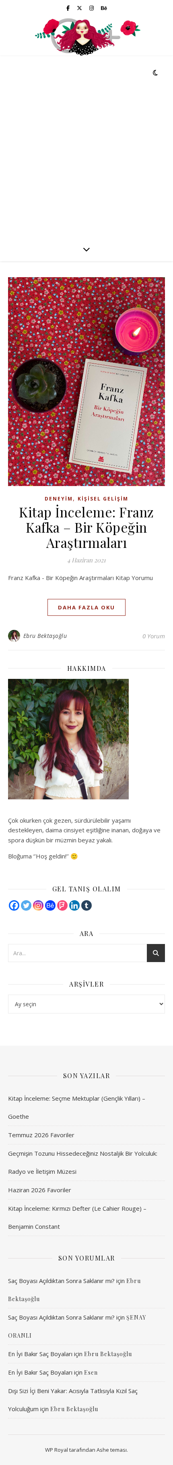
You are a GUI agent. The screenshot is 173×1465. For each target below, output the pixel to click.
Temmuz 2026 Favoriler (41, 1135)
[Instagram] (38, 905)
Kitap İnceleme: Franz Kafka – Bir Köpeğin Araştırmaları (86, 527)
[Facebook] (14, 905)
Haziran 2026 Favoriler (39, 1190)
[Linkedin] (74, 905)
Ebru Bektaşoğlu (45, 636)
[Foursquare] (62, 905)
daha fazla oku (86, 607)
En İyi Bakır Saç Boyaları (40, 1354)
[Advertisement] (86, 146)
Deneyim (59, 498)
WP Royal (56, 1449)
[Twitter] (26, 905)
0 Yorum (153, 636)
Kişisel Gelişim (103, 498)
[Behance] (50, 905)
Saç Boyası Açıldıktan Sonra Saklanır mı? (61, 1281)
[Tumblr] (86, 905)
